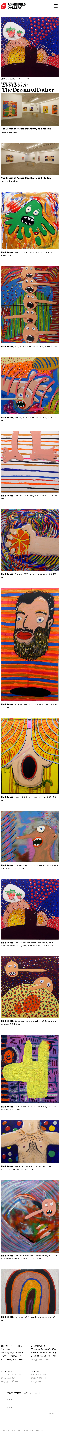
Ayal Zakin (17, 1430)
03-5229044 (10, 1374)
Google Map (37, 1359)
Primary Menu (54, 5)
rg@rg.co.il (7, 1381)
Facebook (36, 1374)
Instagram (36, 1378)
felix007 (39, 1430)
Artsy (34, 1381)
